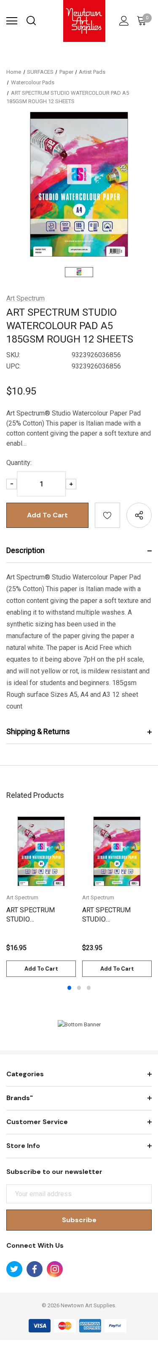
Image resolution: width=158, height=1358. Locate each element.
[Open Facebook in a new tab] (35, 1269)
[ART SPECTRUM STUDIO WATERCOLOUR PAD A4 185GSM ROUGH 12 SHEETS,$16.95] (41, 851)
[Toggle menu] (11, 20)
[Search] (31, 21)
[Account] (122, 21)
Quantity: (19, 463)
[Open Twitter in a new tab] (14, 1269)
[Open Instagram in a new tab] (55, 1269)
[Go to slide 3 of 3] (89, 988)
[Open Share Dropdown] (139, 515)
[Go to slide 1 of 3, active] (69, 988)
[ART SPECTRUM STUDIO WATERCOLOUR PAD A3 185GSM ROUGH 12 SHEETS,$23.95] (117, 851)
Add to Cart (41, 968)
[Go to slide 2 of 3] (79, 988)
